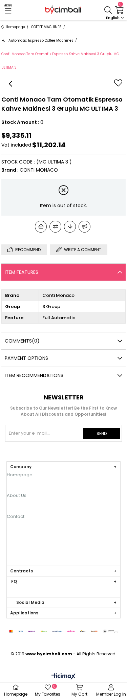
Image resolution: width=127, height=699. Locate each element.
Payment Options (26, 358)
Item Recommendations (34, 375)
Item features (21, 272)
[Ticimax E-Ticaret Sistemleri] (63, 676)
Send (102, 433)
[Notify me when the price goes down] (70, 227)
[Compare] (55, 227)
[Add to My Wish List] (41, 227)
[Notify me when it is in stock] (84, 227)
